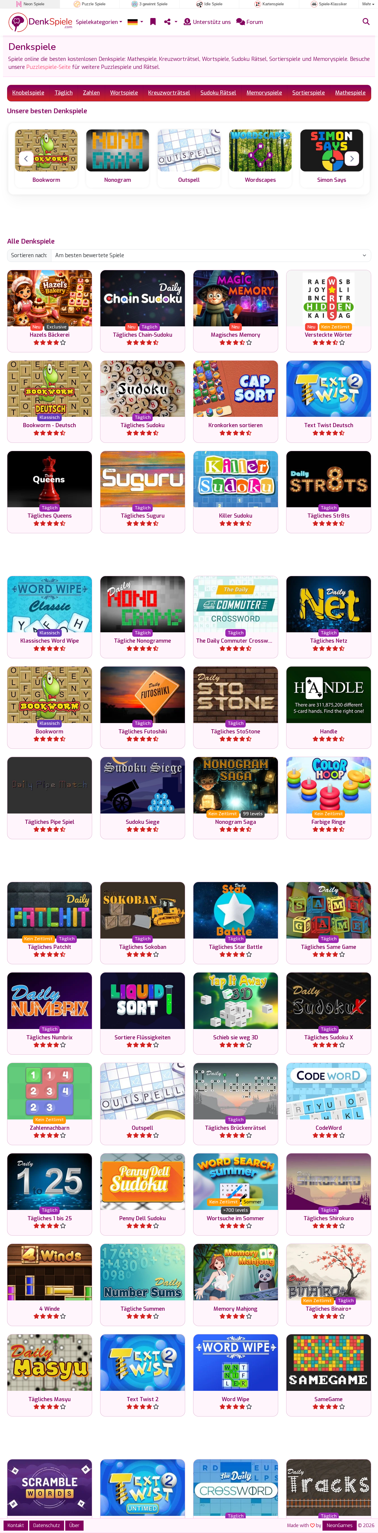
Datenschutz (46, 1525)
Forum (254, 22)
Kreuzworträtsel (169, 92)
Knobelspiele (28, 92)
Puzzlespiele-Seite (48, 67)
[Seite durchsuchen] (366, 22)
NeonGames (340, 1525)
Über (74, 1525)
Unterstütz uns (211, 22)
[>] (352, 158)
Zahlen (91, 92)
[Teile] (170, 22)
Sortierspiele (308, 92)
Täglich (64, 92)
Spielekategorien (97, 22)
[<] (26, 158)
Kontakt (16, 1525)
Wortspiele (124, 92)
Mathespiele (350, 92)
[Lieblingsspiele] (153, 22)
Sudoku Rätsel (218, 92)
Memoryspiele (264, 92)
